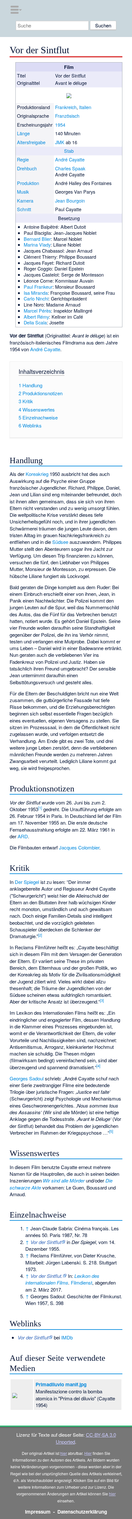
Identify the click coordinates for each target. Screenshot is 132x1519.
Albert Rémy (36, 316)
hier (63, 1453)
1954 (60, 124)
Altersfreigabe (31, 142)
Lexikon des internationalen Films (62, 1279)
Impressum (38, 1511)
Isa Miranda (36, 292)
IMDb (67, 1337)
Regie (23, 159)
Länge (23, 133)
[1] (40, 807)
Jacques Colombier (79, 847)
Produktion (28, 183)
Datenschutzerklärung (82, 1511)
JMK (59, 142)
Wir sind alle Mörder (64, 1180)
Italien (85, 107)
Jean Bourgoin (70, 200)
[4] (98, 1065)
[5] (111, 1131)
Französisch (67, 115)
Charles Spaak (70, 168)
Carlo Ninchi (36, 298)
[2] (40, 934)
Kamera (25, 200)
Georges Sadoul (27, 1078)
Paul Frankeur (38, 286)
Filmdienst (81, 1282)
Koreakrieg (37, 474)
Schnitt (24, 209)
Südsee (60, 541)
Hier (88, 1453)
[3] (102, 1000)
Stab (69, 150)
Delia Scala (35, 322)
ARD (23, 836)
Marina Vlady (37, 244)
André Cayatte (70, 159)
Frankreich (66, 107)
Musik (23, 191)
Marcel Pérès (37, 310)
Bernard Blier (37, 238)
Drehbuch (27, 168)
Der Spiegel (27, 881)
